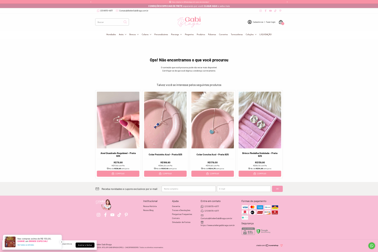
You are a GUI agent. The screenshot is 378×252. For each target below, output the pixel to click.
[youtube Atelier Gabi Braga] (270, 10)
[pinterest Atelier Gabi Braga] (280, 10)
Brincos (132, 35)
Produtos (201, 35)
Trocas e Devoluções (181, 210)
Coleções (250, 35)
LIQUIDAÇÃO (265, 35)
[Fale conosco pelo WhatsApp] (371, 245)
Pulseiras (212, 35)
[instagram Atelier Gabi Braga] (260, 10)
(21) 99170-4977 (106, 10)
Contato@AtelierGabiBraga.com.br (133, 10)
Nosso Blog (148, 210)
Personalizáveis (161, 35)
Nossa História (150, 206)
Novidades (111, 35)
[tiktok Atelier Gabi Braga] (275, 10)
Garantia (176, 206)
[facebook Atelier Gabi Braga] (265, 10)
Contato (176, 218)
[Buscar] (124, 22)
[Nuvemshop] (267, 246)
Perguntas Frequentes (182, 214)
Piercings (175, 35)
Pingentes (189, 35)
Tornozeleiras (237, 35)
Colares (145, 35)
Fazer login (270, 22)
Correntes (223, 35)
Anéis (121, 35)
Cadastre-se (258, 22)
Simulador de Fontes (181, 222)
